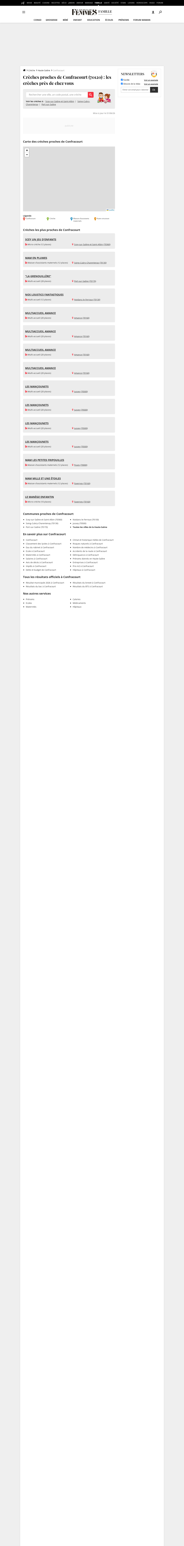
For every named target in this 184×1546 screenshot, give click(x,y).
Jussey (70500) (81, 391)
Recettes (55, 3)
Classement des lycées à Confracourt (43, 543)
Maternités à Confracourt (38, 555)
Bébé (65, 19)
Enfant (77, 19)
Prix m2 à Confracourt (83, 566)
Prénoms (123, 19)
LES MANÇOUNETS (37, 386)
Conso (37, 19)
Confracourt (31, 540)
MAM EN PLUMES (36, 258)
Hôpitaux (77, 606)
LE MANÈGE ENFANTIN (39, 497)
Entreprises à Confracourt (85, 562)
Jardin (71, 3)
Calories (76, 599)
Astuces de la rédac (131, 84)
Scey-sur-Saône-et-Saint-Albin (59, 101)
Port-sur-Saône (49, 104)
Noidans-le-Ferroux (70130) (87, 299)
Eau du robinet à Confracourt (40, 547)
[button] (27, 150)
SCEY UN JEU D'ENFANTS (40, 239)
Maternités (31, 606)
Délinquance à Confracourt (86, 555)
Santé (107, 3)
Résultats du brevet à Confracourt (89, 582)
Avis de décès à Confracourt (39, 562)
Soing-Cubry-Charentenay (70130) (90, 262)
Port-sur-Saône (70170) (85, 281)
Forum (160, 3)
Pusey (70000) (80, 465)
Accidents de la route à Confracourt (90, 551)
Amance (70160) (81, 318)
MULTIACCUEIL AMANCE (40, 313)
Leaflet (111, 210)
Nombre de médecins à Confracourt (90, 547)
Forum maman (141, 19)
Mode (29, 3)
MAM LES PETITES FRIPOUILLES (44, 460)
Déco (64, 3)
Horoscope (141, 3)
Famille (98, 3)
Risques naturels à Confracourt (88, 543)
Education (93, 19)
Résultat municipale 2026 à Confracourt (45, 582)
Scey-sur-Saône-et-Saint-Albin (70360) (92, 244)
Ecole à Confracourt (35, 551)
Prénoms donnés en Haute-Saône (89, 558)
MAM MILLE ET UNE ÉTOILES (43, 478)
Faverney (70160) (82, 483)
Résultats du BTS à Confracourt (88, 586)
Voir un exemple (151, 80)
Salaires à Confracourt (36, 558)
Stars (123, 3)
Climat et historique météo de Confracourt (93, 540)
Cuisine (45, 3)
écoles (109, 19)
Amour (79, 3)
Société (115, 3)
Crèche (31, 70)
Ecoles (29, 603)
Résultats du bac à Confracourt (41, 586)
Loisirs (131, 3)
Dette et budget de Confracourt (41, 569)
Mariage (89, 3)
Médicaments (79, 603)
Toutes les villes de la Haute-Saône (90, 527)
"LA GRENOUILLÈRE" (38, 276)
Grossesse (51, 19)
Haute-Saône (44, 70)
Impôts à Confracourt (36, 566)
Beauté (37, 3)
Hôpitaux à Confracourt (84, 569)
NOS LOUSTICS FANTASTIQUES (44, 294)
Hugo (152, 3)
